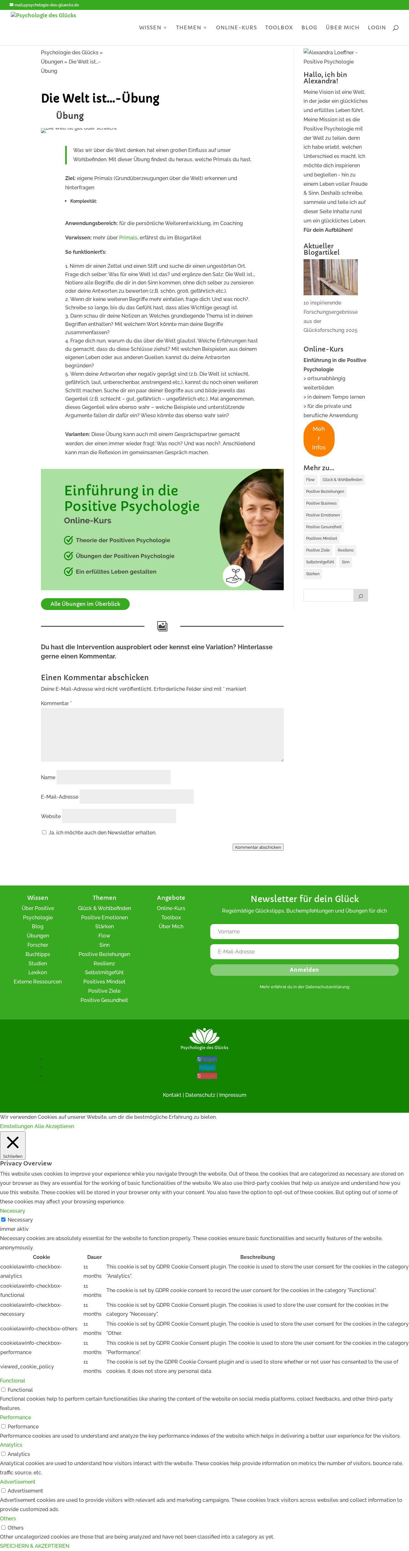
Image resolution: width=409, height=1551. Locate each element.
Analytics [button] (11, 1445)
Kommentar (56, 703)
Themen (188, 28)
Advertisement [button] (17, 1482)
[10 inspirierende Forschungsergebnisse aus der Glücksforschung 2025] (331, 278)
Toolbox (279, 28)
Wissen (150, 28)
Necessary (20, 1220)
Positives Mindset (321, 538)
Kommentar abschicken (258, 847)
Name (48, 777)
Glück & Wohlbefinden (342, 480)
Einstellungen (16, 1126)
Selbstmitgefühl (320, 562)
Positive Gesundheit (324, 527)
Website (51, 816)
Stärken (313, 574)
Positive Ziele (318, 550)
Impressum (232, 1095)
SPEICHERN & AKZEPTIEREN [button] (34, 1546)
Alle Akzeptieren (54, 1126)
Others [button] (8, 1519)
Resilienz (346, 550)
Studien (37, 963)
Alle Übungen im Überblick (85, 604)
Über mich (342, 28)
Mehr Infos (319, 438)
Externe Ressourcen (38, 982)
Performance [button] (15, 1417)
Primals (128, 238)
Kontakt (172, 1095)
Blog (309, 28)
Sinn (346, 562)
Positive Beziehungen (325, 491)
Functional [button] (12, 1381)
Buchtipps (38, 954)
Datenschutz (200, 1095)
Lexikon (37, 972)
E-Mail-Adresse (59, 797)
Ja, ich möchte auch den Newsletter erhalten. (101, 833)
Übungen (38, 936)
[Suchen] (360, 595)
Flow (310, 480)
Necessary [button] (12, 1211)
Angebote (171, 897)
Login (377, 28)
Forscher (37, 945)
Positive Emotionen (323, 515)
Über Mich (171, 926)
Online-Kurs (236, 28)
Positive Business (321, 503)
